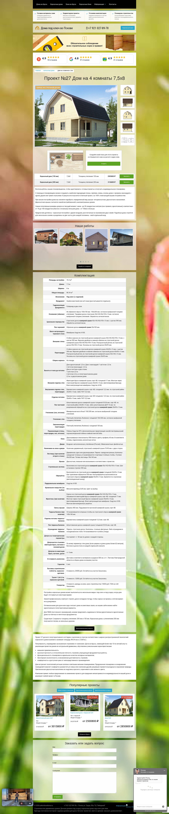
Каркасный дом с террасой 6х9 (81, 713)
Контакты (112, 4)
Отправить (57, 797)
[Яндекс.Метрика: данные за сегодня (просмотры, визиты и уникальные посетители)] (130, 805)
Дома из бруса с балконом (65, 690)
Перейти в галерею (84, 266)
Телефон (55, 755)
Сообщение (56, 770)
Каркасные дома (56, 4)
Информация (99, 4)
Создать (104, 164)
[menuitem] (42, 4)
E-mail (54, 763)
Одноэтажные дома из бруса (84, 690)
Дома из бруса (41, 4)
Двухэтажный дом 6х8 (44, 718)
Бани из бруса (71, 4)
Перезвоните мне (127, 28)
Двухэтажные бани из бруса (103, 690)
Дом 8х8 (108, 718)
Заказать (127, 176)
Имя (54, 747)
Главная (38, 70)
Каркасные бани (85, 4)
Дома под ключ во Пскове (56, 28)
